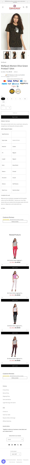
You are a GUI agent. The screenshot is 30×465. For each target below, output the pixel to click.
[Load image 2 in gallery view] (15, 55)
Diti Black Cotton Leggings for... (15, 325)
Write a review (15, 221)
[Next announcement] (27, 1)
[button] (2, 7)
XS (4, 99)
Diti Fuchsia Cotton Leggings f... (15, 260)
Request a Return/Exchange (9, 417)
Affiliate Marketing (7, 421)
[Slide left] (1, 55)
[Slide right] (28, 55)
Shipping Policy (6, 396)
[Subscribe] (22, 439)
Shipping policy (19, 462)
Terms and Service (7, 399)
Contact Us (5, 411)
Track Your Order (6, 414)
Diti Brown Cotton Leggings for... (15, 358)
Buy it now (15, 117)
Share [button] (3, 208)
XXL (25, 99)
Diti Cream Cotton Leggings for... (15, 293)
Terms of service (12, 462)
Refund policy (19, 459)
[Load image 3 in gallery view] (23, 55)
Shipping (7, 76)
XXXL (4, 102)
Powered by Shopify (12, 459)
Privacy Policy (6, 390)
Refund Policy (6, 393)
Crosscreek (6, 459)
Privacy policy (25, 459)
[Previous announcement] (2, 1)
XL (21, 99)
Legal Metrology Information (9, 402)
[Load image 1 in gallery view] (7, 55)
